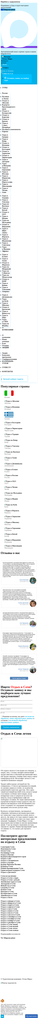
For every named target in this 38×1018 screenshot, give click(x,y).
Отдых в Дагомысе (8, 872)
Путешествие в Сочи (9, 893)
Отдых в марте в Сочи (10, 905)
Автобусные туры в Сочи (11, 882)
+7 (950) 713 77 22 (7, 73)
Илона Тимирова (23, 669)
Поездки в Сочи (7, 891)
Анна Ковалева (24, 580)
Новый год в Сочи (8, 886)
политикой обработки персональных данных (14, 721)
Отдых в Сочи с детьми (10, 880)
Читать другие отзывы (19, 678)
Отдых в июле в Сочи (9, 913)
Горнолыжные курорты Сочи (13, 870)
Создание (4, 994)
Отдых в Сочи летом (9, 928)
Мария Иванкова (23, 646)
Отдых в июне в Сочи (9, 911)
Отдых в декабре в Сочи (10, 922)
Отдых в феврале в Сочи (11, 903)
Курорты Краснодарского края (13, 857)
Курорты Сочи (7, 866)
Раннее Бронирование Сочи (12, 868)
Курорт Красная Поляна (11, 864)
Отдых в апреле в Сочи (10, 907)
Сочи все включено (8, 876)
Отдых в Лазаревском (9, 860)
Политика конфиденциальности (14, 987)
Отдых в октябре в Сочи (10, 919)
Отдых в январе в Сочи (10, 901)
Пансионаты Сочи (8, 849)
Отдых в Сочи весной (9, 926)
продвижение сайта (18, 994)
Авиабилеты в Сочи (9, 895)
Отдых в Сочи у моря (9, 878)
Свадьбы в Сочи (7, 888)
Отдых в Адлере (7, 862)
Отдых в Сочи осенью (9, 930)
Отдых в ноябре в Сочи (10, 921)
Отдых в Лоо (6, 858)
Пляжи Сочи (6, 890)
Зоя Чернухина (24, 623)
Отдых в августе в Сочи (10, 915)
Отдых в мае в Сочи (9, 909)
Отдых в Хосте (6, 897)
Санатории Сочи (7, 847)
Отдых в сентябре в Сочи (11, 917)
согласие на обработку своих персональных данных (17, 717)
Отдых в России (7, 855)
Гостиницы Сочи (7, 853)
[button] (31, 1016)
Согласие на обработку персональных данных (16, 990)
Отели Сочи (5, 851)
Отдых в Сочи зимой (9, 924)
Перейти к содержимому (10, 2)
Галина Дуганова (23, 603)
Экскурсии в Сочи (8, 884)
